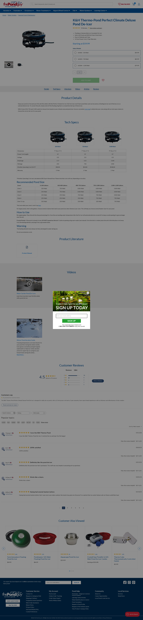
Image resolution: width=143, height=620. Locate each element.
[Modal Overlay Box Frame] (71, 310)
